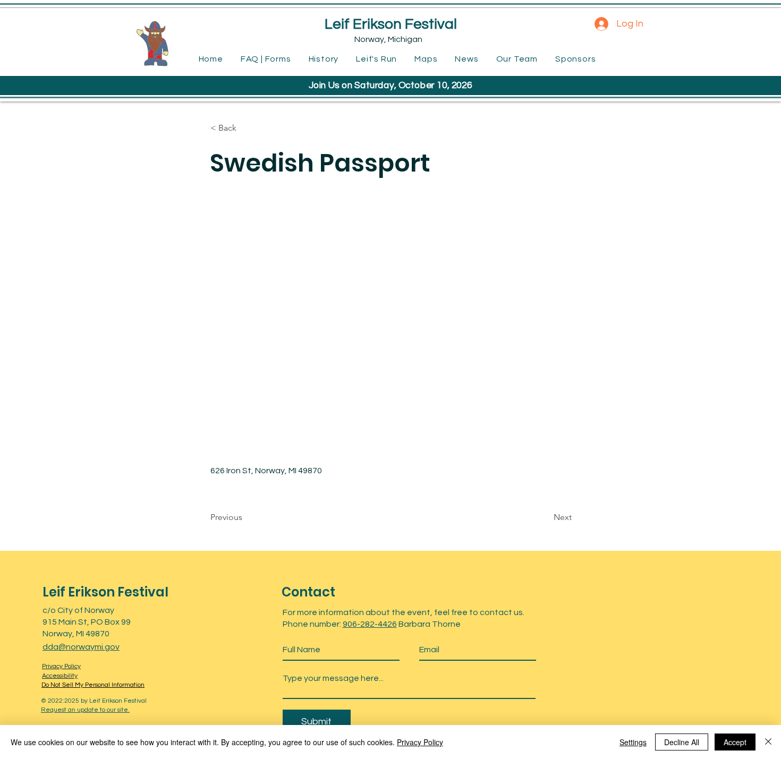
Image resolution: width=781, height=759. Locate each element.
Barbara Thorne (429, 624)
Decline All (681, 742)
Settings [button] (633, 742)
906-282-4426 (370, 624)
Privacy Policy (420, 742)
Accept (735, 742)
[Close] (768, 742)
